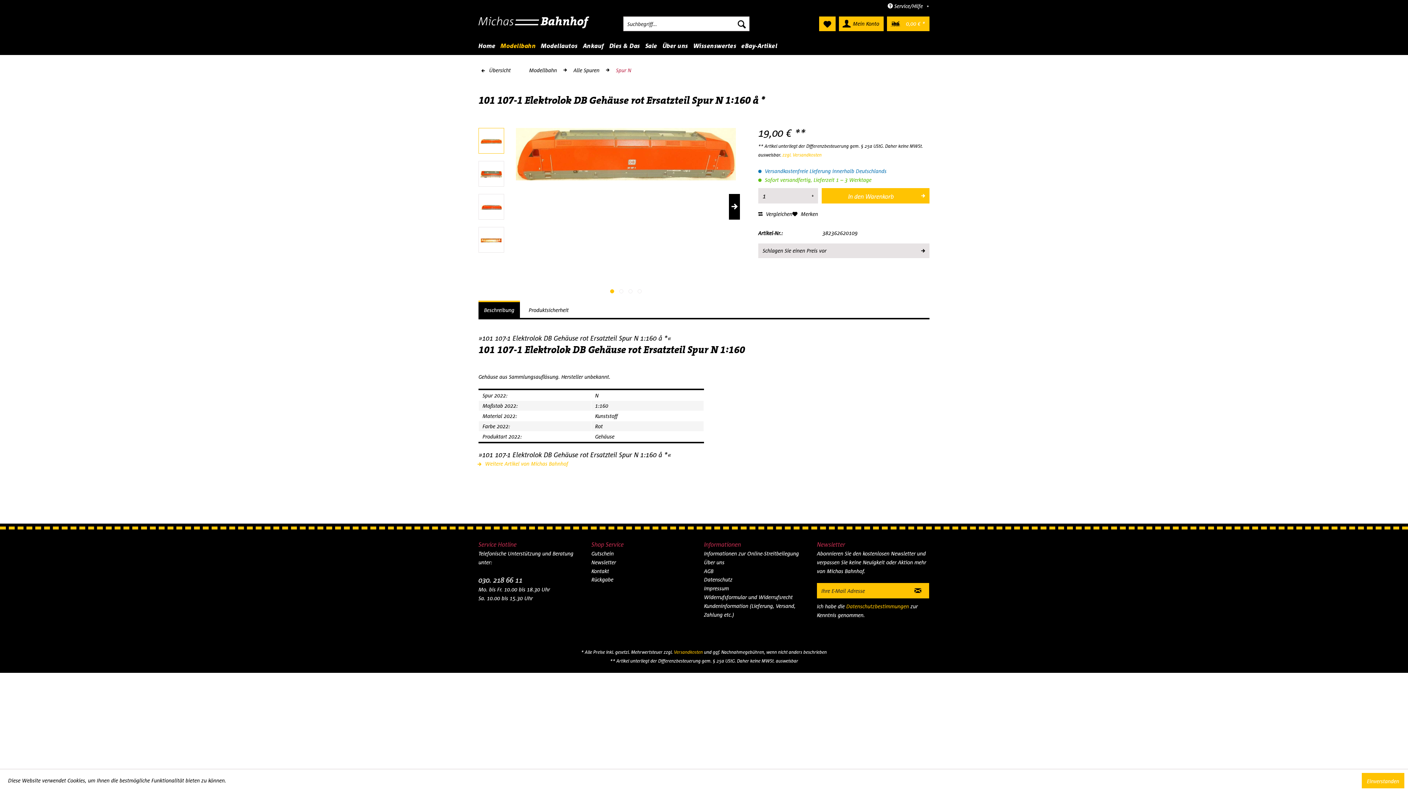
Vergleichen (778, 214)
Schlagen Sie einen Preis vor (794, 250)
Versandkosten (688, 652)
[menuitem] (686, 23)
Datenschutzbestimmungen (877, 606)
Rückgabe (602, 579)
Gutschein (602, 553)
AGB (709, 571)
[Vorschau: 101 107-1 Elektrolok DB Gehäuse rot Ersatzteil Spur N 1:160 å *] (491, 141)
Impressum (716, 588)
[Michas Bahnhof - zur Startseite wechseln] (534, 25)
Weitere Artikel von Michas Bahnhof (526, 464)
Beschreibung (499, 310)
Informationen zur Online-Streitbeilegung (751, 553)
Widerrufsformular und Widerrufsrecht (748, 597)
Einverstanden (1383, 781)
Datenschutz (718, 579)
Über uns (714, 562)
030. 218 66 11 (500, 580)
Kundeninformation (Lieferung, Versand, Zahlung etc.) (750, 610)
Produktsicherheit (549, 310)
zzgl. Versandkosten (802, 155)
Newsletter (603, 562)
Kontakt (600, 571)
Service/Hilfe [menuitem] (908, 6)
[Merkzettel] (827, 23)
